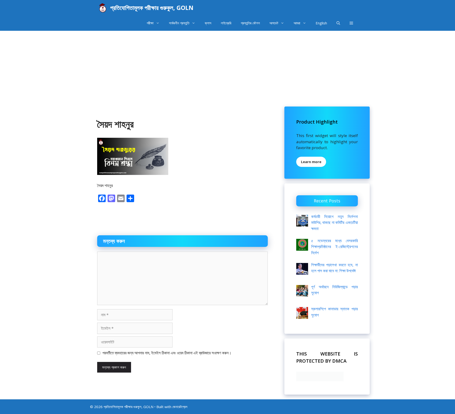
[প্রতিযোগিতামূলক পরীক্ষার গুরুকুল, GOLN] (102, 7)
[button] (351, 23)
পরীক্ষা (150, 23)
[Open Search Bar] (338, 23)
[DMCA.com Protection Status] (320, 379)
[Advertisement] (227, 66)
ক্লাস (208, 23)
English (321, 23)
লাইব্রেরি (226, 23)
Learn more (311, 161)
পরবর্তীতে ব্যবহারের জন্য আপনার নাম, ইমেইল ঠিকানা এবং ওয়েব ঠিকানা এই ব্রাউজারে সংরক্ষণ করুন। (166, 353)
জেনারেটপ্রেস (179, 406)
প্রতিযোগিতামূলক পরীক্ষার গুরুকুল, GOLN (151, 8)
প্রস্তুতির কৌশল (250, 23)
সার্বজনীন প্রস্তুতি (179, 23)
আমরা (297, 23)
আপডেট (273, 23)
